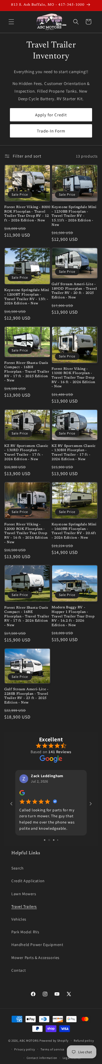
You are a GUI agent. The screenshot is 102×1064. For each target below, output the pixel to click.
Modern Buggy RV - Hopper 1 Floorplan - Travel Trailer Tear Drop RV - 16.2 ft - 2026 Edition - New (73, 616)
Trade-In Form (51, 131)
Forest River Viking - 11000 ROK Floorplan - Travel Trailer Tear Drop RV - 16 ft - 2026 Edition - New (73, 377)
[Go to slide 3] (53, 840)
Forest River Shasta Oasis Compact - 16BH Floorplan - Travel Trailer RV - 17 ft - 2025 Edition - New (26, 371)
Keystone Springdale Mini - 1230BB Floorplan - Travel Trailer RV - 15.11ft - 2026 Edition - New (74, 216)
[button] (11, 22)
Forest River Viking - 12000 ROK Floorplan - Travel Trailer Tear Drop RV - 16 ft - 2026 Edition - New (26, 533)
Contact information (42, 1058)
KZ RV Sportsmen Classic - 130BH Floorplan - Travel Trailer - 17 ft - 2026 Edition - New (74, 452)
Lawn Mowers (23, 893)
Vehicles (18, 919)
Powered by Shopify (54, 1041)
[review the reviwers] (22, 794)
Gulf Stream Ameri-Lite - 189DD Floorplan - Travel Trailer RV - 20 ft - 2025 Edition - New (74, 291)
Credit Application (28, 880)
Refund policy (84, 1041)
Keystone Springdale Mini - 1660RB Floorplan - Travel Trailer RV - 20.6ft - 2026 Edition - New (74, 531)
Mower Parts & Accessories (35, 957)
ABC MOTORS (29, 1041)
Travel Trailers (24, 906)
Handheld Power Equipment (37, 944)
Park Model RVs (25, 931)
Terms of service (52, 1049)
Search (17, 868)
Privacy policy (24, 1049)
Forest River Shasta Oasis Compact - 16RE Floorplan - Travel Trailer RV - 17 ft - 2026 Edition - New (26, 616)
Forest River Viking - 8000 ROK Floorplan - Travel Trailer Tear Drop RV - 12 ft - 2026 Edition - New (27, 214)
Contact (18, 970)
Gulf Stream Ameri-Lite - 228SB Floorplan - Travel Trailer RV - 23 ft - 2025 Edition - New (26, 696)
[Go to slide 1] (44, 840)
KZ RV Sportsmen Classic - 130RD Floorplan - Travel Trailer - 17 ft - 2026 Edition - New (26, 452)
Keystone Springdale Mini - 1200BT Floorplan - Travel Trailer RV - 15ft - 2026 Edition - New (26, 297)
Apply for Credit (51, 114)
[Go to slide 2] (49, 840)
